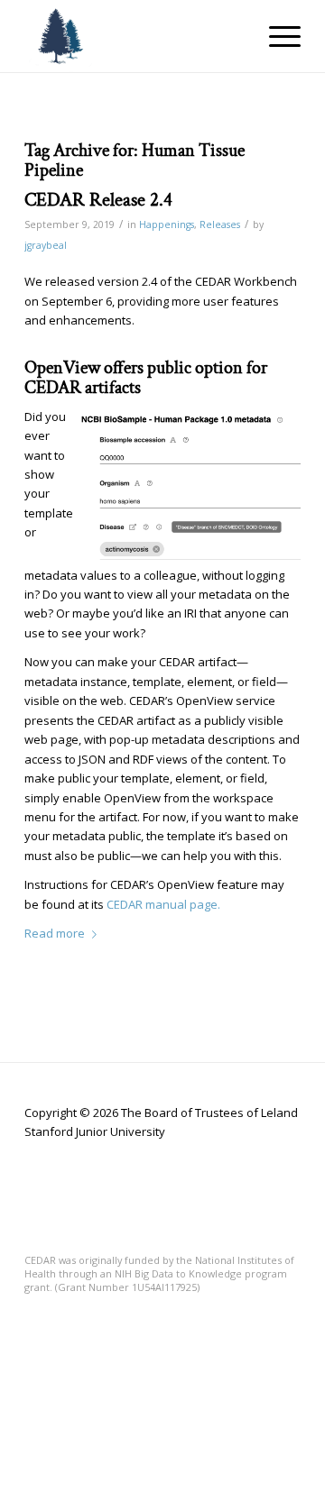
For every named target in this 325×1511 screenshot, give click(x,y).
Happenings (166, 224)
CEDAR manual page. (163, 904)
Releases (220, 224)
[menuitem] (276, 36)
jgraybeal (45, 245)
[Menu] (276, 36)
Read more (54, 933)
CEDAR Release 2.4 (98, 200)
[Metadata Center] (135, 36)
